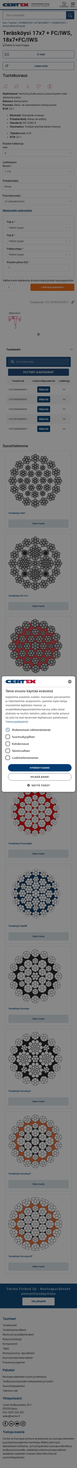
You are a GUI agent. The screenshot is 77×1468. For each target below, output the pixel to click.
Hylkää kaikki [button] (39, 776)
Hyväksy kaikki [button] (40, 767)
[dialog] (38, 734)
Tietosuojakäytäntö (17, 721)
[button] (38, 785)
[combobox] (69, 681)
